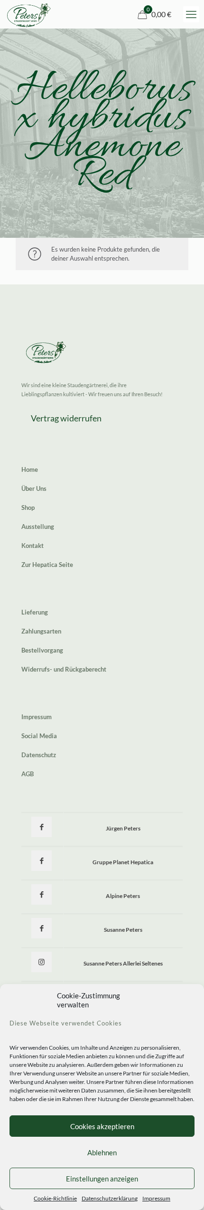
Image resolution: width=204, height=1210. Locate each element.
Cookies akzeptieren (102, 1126)
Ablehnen (102, 1152)
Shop (28, 507)
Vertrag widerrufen (66, 418)
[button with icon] (41, 827)
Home (29, 469)
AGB (27, 774)
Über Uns (33, 488)
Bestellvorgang (42, 650)
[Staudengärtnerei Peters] (29, 14)
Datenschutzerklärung (110, 1198)
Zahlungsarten (41, 631)
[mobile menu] (191, 14)
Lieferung (34, 612)
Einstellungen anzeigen (102, 1178)
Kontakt (32, 545)
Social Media (39, 736)
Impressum (156, 1198)
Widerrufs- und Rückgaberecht (63, 669)
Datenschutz (38, 755)
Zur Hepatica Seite (47, 564)
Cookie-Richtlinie (55, 1198)
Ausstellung (37, 526)
